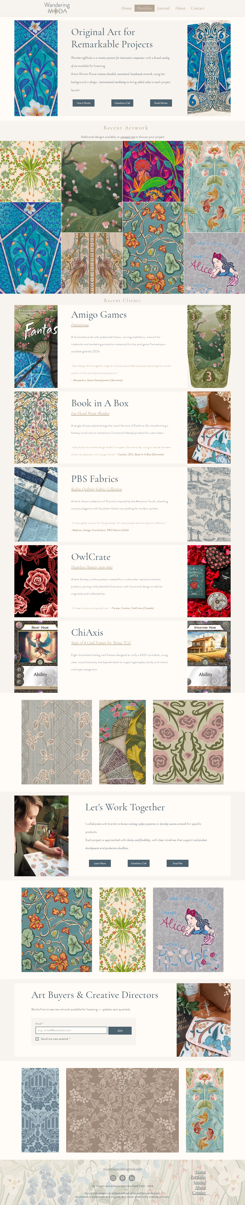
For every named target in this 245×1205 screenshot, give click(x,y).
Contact (199, 1192)
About (200, 1187)
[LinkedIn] (132, 1178)
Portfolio (198, 1177)
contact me (128, 136)
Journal (200, 1182)
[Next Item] (239, 217)
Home (200, 1171)
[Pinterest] (122, 1178)
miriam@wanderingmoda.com (122, 1168)
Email (39, 1023)
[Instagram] (113, 1178)
